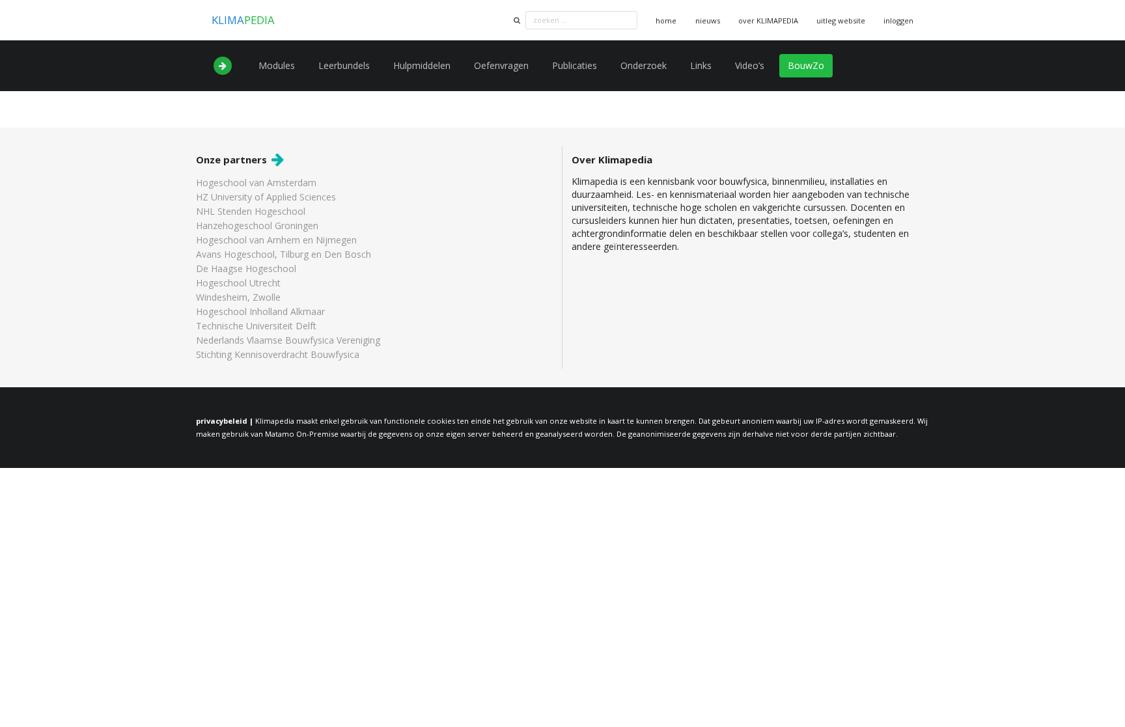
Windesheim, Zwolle (238, 297)
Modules (276, 65)
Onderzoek (643, 65)
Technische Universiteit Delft (256, 326)
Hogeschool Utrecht (238, 283)
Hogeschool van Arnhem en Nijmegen (276, 240)
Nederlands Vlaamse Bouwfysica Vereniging (288, 340)
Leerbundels (344, 65)
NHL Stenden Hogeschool (250, 211)
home (666, 20)
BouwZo (806, 65)
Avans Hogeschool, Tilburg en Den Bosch (283, 254)
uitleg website (840, 20)
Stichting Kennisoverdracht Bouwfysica (277, 354)
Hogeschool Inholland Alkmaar (260, 311)
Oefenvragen (501, 65)
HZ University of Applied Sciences (266, 197)
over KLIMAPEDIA (768, 20)
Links (701, 65)
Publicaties (574, 65)
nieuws (707, 20)
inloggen (898, 20)
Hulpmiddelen (422, 65)
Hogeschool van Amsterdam (256, 183)
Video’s (749, 65)
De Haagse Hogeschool (246, 268)
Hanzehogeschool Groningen (257, 225)
